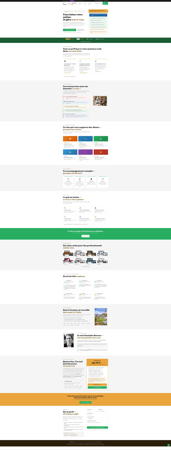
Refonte (100, 3)
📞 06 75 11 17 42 (106, 0)
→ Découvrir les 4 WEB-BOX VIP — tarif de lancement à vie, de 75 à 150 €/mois (75, 224)
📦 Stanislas (69, 4)
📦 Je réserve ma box (97, 387)
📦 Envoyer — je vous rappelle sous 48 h (97, 427)
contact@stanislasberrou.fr (99, 0)
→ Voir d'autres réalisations (85, 266)
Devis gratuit (104, 3)
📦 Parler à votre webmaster (85, 402)
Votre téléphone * (90, 413)
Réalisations (96, 3)
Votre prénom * (89, 409)
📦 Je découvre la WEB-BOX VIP (69, 29)
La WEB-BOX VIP (80, 4)
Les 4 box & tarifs (90, 4)
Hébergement (88, 444)
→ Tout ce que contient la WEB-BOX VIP (69, 76)
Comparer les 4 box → (97, 384)
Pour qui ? (85, 4)
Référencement (92, 444)
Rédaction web (97, 444)
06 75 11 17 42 (66, 435)
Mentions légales (102, 444)
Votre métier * (100, 409)
